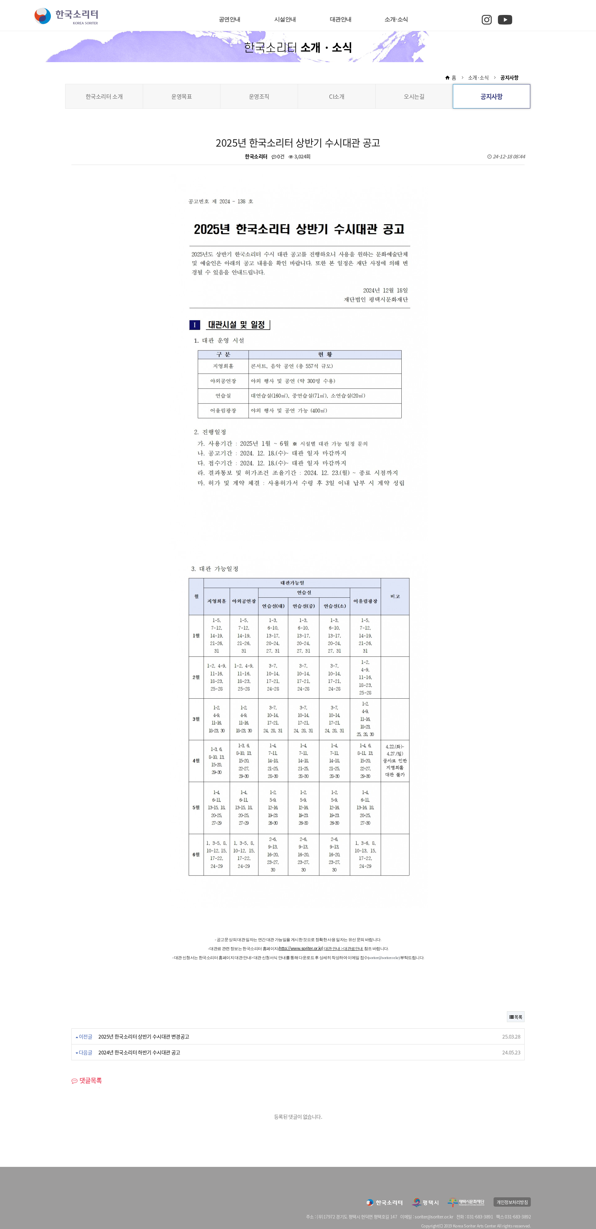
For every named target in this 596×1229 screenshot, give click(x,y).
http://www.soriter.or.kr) (301, 948)
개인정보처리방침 (512, 1202)
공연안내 (230, 19)
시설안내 (285, 19)
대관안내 (341, 19)
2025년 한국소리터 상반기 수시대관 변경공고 (143, 1036)
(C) (440, 1226)
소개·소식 (396, 19)
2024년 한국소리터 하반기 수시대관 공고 (139, 1052)
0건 (280, 156)
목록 (517, 1017)
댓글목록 (90, 1080)
